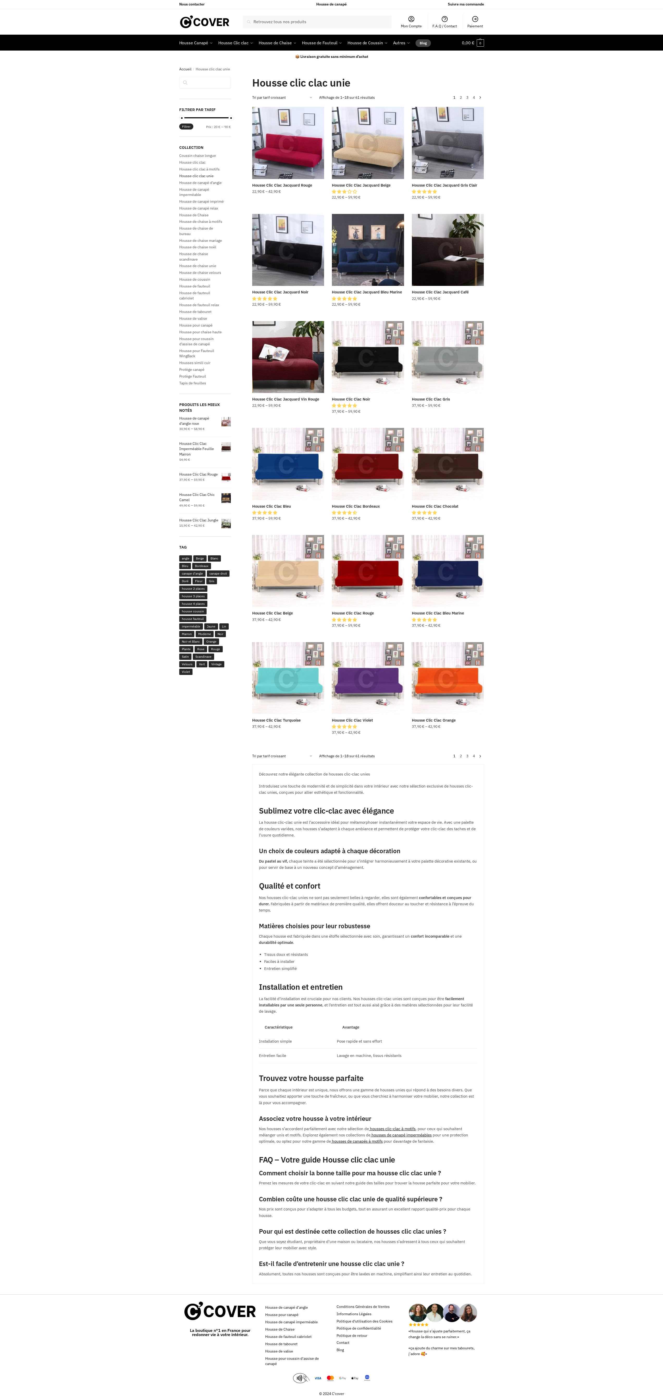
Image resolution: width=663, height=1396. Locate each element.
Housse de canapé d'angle (200, 182)
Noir (220, 634)
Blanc (214, 558)
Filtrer (186, 126)
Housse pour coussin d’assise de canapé (292, 1361)
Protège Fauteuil (192, 376)
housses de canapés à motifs (357, 1141)
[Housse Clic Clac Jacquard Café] (448, 250)
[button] (345, 191)
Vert (202, 664)
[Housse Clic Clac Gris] (448, 357)
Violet (186, 672)
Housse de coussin (194, 279)
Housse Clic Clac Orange (434, 720)
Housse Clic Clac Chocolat (435, 506)
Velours (187, 664)
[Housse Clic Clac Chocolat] (448, 464)
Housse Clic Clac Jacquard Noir (280, 292)
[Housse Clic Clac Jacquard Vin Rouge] (288, 357)
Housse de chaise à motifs (200, 221)
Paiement (475, 26)
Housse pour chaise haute (200, 332)
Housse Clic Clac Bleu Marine (438, 613)
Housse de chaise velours (200, 272)
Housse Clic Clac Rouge (353, 613)
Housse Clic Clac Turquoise (276, 720)
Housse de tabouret (195, 311)
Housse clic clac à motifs (199, 169)
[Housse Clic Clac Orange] (448, 678)
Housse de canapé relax (198, 208)
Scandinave (203, 657)
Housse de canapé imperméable (291, 1322)
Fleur (198, 581)
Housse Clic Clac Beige (272, 613)
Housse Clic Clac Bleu (271, 506)
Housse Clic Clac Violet (352, 720)
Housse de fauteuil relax (199, 305)
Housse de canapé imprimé (201, 201)
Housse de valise (193, 318)
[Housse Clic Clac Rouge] (368, 571)
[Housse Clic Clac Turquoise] (288, 678)
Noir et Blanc (191, 641)
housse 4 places (193, 604)
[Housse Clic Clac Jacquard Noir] (288, 250)
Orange (211, 641)
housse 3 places (193, 596)
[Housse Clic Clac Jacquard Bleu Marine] (368, 250)
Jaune (211, 626)
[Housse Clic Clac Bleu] (288, 464)
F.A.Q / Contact (444, 26)
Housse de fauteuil (194, 286)
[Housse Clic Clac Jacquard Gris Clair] (448, 143)
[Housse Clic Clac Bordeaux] (368, 464)
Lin (224, 626)
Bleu (185, 566)
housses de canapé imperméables (401, 1135)
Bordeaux (201, 566)
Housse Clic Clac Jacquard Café (440, 292)
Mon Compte (411, 26)
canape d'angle (192, 573)
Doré (185, 581)
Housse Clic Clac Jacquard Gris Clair (444, 185)
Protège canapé (192, 369)
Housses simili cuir (194, 362)
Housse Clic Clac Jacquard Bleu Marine (367, 292)
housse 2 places (193, 589)
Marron (187, 634)
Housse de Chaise (194, 215)
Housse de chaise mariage (200, 240)
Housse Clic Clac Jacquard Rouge (282, 185)
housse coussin (193, 611)
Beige (200, 558)
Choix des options (288, 208)
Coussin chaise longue (197, 155)
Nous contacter (192, 4)
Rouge (215, 649)
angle (185, 558)
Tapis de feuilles (192, 383)
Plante (186, 649)
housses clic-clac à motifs (392, 1128)
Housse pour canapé (196, 325)
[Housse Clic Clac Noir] (368, 357)
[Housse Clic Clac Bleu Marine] (448, 571)
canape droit (218, 573)
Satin (185, 657)
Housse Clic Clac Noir (351, 399)
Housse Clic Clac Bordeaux (356, 506)
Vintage (216, 664)
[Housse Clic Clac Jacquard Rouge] (288, 143)
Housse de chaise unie (197, 265)
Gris (211, 581)
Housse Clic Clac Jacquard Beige (361, 185)
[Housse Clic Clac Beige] (288, 571)
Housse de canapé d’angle (286, 1307)
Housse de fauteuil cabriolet (288, 1336)
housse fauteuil (193, 619)
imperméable (191, 626)
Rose (201, 649)
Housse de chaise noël (197, 247)
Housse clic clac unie (196, 176)
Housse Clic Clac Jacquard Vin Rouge (285, 399)
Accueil (185, 69)
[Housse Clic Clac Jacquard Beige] (368, 143)
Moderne (204, 634)
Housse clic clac (192, 162)
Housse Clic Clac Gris (431, 399)
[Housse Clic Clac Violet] (368, 678)
